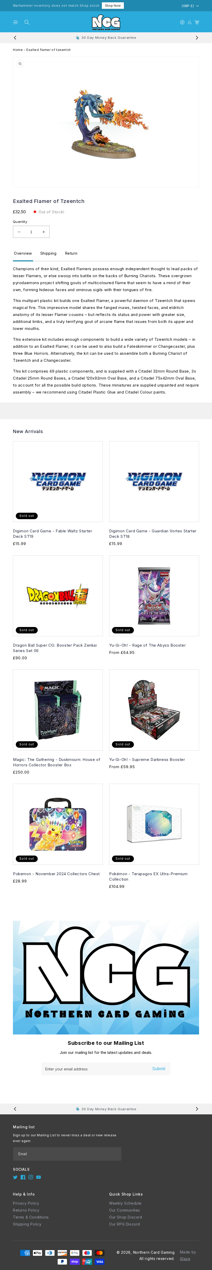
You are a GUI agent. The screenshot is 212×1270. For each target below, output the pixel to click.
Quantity (20, 222)
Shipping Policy (27, 1224)
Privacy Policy (26, 1203)
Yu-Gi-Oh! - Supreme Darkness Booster (147, 759)
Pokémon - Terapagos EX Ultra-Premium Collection (148, 876)
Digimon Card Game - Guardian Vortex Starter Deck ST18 (152, 533)
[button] (15, 22)
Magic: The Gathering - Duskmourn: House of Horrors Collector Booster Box (56, 762)
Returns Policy (26, 1210)
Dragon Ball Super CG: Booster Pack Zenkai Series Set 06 (55, 648)
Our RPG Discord (124, 1224)
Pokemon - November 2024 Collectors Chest (56, 873)
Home (18, 50)
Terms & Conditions (31, 1217)
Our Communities (124, 1210)
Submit (158, 1069)
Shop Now (113, 5)
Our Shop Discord (125, 1217)
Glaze (185, 1259)
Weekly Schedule (125, 1203)
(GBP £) (188, 6)
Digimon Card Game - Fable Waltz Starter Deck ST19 (52, 533)
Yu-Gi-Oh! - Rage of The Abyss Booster (147, 645)
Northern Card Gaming (154, 1252)
